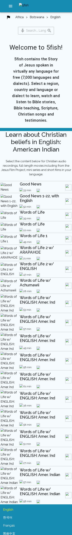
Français (9, 525)
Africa (19, 17)
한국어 (7, 517)
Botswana (37, 17)
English (55, 17)
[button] (10, 6)
